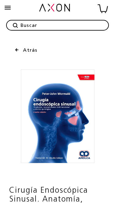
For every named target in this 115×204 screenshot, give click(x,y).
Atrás (30, 50)
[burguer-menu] (7, 7)
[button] (8, 8)
